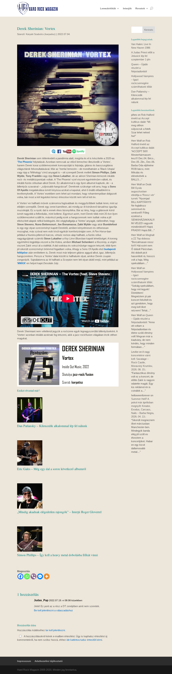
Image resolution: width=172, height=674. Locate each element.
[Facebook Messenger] (40, 576)
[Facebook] (20, 576)
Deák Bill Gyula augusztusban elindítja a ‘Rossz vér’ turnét (143, 191)
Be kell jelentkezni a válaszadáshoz (53, 610)
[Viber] (33, 576)
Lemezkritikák (108, 8)
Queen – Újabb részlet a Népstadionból (139, 68)
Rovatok (140, 8)
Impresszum (24, 661)
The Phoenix (25, 161)
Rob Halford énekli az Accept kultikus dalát (142, 118)
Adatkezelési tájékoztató (49, 661)
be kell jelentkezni (55, 630)
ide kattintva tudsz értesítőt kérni (84, 639)
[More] (47, 576)
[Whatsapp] (27, 576)
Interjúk (127, 8)
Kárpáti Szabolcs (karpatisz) (41, 34)
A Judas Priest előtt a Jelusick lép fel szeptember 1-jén (142, 56)
